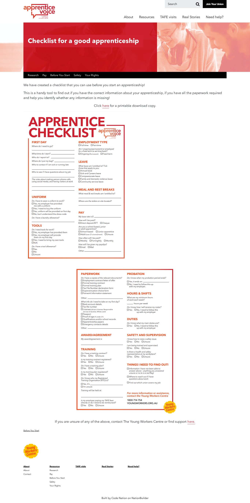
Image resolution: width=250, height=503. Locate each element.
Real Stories (191, 17)
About (26, 470)
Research (33, 75)
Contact (27, 474)
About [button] (128, 17)
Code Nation (119, 498)
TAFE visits (168, 17)
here (105, 106)
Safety (77, 75)
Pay (44, 75)
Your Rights (92, 75)
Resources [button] (146, 17)
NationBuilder (140, 498)
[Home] (39, 11)
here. (191, 421)
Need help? (214, 17)
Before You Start (60, 75)
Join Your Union (214, 4)
